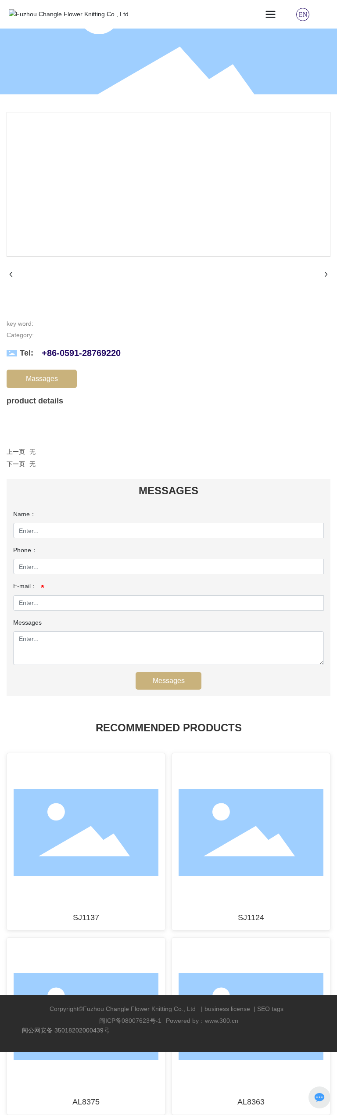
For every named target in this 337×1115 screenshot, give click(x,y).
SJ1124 (251, 917)
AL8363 (251, 1101)
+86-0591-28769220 (81, 353)
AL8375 (86, 1101)
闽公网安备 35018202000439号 (66, 1030)
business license (227, 1008)
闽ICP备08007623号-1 (130, 1020)
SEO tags (270, 1008)
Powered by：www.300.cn (202, 1020)
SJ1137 (86, 917)
